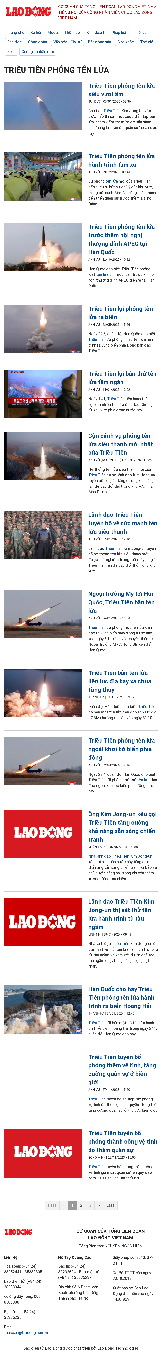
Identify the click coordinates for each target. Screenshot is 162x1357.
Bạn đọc (14, 42)
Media (52, 32)
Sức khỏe (125, 42)
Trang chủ (15, 32)
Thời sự (140, 32)
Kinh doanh (95, 32)
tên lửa (111, 181)
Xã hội (35, 32)
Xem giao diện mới (38, 51)
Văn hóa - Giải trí (67, 42)
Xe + (11, 51)
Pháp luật (119, 32)
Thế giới (147, 42)
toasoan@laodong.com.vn (26, 1332)
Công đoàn (37, 42)
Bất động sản (99, 42)
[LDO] (43, 107)
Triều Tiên (112, 110)
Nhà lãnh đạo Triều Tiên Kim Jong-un (120, 856)
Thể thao (72, 32)
